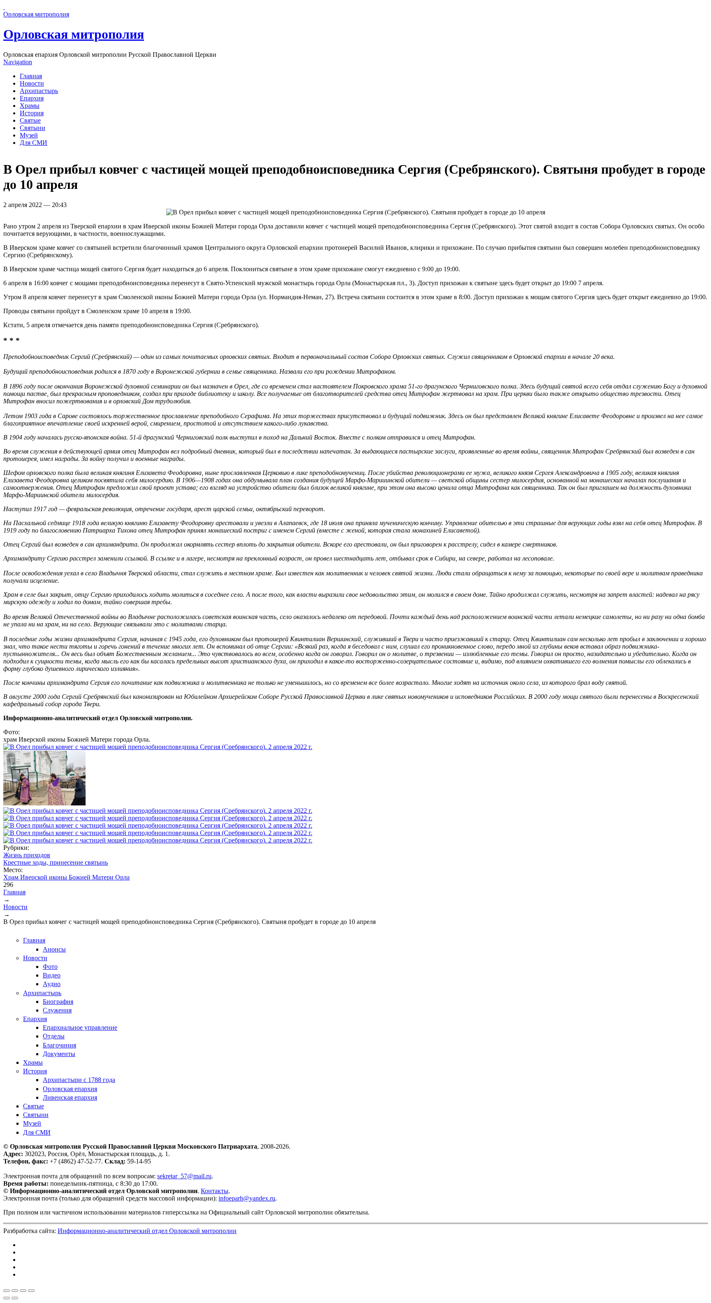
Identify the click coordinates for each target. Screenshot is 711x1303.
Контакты (214, 1190)
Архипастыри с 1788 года (79, 1079)
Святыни (32, 127)
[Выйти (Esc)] (6, 1290)
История (32, 112)
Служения (57, 1010)
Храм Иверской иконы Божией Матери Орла (66, 877)
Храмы (30, 105)
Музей (29, 135)
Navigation (17, 61)
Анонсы (54, 949)
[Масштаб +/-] (31, 1290)
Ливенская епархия (70, 1097)
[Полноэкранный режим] (23, 1290)
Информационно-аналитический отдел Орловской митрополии (147, 1230)
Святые (30, 120)
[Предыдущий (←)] (6, 1298)
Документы (59, 1053)
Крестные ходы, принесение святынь (55, 862)
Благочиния (59, 1045)
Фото (50, 966)
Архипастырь (39, 90)
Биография (58, 1001)
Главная (31, 75)
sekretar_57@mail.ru (184, 1176)
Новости (32, 83)
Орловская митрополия (73, 34)
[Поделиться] (15, 1290)
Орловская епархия (70, 1088)
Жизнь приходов (26, 855)
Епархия (32, 98)
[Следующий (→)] (15, 1298)
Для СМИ (33, 142)
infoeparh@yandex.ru (246, 1198)
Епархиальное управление (80, 1027)
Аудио (51, 983)
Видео (51, 975)
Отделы (54, 1036)
